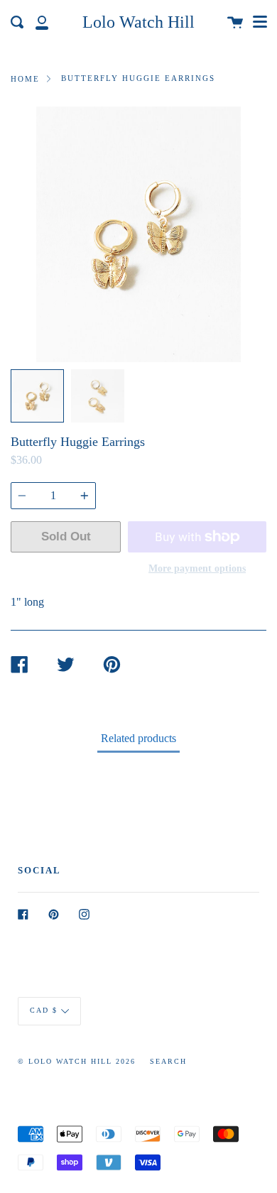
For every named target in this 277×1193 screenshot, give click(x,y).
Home (25, 79)
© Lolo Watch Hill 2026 (77, 1061)
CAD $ (44, 1011)
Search (168, 1061)
